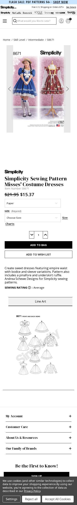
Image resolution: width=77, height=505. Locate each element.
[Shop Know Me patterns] (49, 13)
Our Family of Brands (21, 448)
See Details (71, 7)
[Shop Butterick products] (27, 13)
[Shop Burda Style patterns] (71, 13)
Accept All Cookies (58, 499)
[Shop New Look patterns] (60, 13)
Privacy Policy (32, 491)
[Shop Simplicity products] (5, 13)
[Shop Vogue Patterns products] (38, 13)
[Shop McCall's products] (16, 13)
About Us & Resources (22, 437)
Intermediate (36, 39)
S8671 (50, 39)
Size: (13, 211)
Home (6, 39)
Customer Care (17, 427)
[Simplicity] (8, 7)
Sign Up (36, 476)
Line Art (40, 301)
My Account (14, 416)
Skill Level (19, 39)
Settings (11, 499)
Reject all (31, 499)
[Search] (15, 22)
